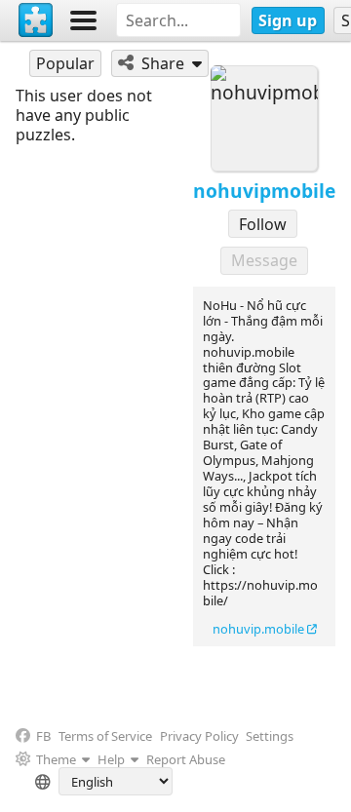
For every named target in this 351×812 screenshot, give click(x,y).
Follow (263, 224)
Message (264, 260)
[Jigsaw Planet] (36, 20)
